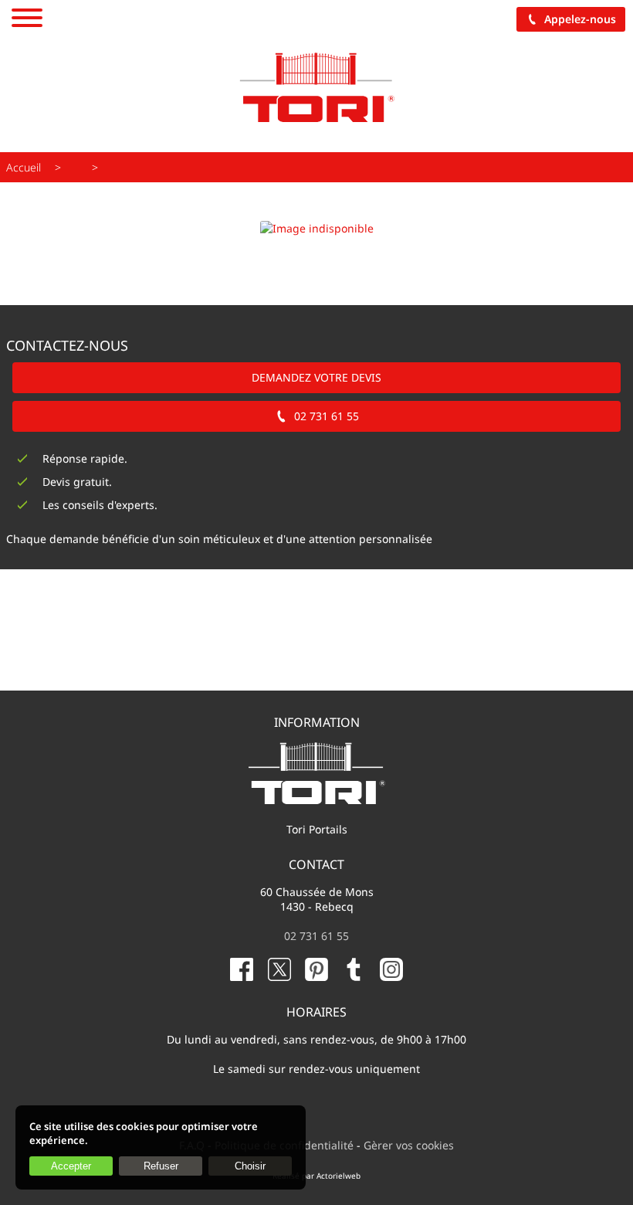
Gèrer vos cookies (409, 1145)
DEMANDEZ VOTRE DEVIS (316, 377)
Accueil (23, 167)
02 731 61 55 (326, 416)
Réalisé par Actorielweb (316, 1175)
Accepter (71, 1166)
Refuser (161, 1166)
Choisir (250, 1166)
